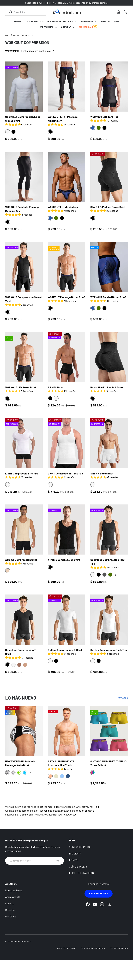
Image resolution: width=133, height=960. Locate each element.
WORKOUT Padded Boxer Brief (108, 297)
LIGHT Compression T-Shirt (21, 473)
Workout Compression (23, 35)
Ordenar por (12, 50)
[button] (125, 12)
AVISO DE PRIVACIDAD (66, 948)
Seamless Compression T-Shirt (21, 651)
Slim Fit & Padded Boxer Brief (107, 206)
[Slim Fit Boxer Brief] (109, 443)
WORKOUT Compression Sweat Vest (23, 299)
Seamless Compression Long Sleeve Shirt (22, 118)
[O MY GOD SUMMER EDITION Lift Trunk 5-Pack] (109, 731)
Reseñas (10, 909)
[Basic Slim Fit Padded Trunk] (109, 357)
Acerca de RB (12, 896)
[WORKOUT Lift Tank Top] (109, 86)
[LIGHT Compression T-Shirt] (24, 443)
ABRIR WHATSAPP (98, 893)
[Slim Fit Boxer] (66, 357)
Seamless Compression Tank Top (107, 561)
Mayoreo (9, 903)
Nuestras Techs (13, 890)
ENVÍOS (73, 859)
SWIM (116, 21)
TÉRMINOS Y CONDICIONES (93, 948)
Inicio (7, 35)
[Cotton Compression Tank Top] (109, 619)
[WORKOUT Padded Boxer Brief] (109, 267)
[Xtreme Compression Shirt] (24, 529)
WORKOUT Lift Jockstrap (63, 206)
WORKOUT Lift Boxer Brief (20, 387)
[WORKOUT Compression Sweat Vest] (24, 267)
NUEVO (17, 21)
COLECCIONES (46, 27)
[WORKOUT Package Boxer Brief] (66, 267)
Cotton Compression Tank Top (108, 649)
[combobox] (25, 12)
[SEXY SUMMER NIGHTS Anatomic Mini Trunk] (66, 731)
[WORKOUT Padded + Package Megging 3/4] (24, 177)
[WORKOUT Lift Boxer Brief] (24, 357)
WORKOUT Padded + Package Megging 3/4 (22, 208)
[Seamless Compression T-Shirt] (24, 619)
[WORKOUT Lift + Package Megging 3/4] (66, 86)
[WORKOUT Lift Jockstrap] (66, 177)
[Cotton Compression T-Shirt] (66, 619)
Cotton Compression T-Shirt (65, 649)
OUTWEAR (66, 27)
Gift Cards (10, 916)
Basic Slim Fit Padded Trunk (106, 387)
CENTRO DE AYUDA (80, 846)
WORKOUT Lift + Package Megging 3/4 (63, 118)
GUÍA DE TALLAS (78, 866)
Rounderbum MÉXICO (21, 941)
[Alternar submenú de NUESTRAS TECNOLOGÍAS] (75, 21)
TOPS (103, 21)
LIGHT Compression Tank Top (65, 473)
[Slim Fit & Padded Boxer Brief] (109, 177)
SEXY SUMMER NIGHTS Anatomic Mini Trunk (61, 763)
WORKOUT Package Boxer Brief (66, 297)
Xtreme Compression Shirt (21, 559)
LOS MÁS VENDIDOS (33, 21)
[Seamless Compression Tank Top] (109, 529)
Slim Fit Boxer (56, 387)
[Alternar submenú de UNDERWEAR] (96, 21)
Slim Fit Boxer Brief (101, 473)
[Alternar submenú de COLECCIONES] (56, 27)
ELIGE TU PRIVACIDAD (81, 873)
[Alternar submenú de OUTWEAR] (74, 27)
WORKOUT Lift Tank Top (104, 116)
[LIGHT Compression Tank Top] (66, 443)
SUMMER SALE (86, 27)
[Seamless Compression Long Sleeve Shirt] (24, 86)
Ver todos (122, 697)
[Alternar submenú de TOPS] (109, 21)
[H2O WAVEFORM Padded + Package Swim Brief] (24, 731)
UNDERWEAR (86, 21)
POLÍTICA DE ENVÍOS (119, 948)
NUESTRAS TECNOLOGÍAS (60, 21)
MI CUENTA (75, 853)
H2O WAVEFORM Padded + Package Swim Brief (20, 763)
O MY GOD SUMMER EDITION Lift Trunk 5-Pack (108, 763)
